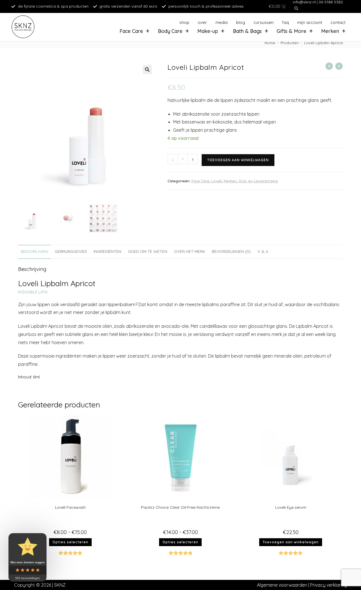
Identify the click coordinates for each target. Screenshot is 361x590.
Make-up (207, 31)
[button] (147, 69)
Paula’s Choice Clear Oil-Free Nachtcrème (180, 507)
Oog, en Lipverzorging (258, 181)
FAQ (285, 22)
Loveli (216, 181)
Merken (330, 31)
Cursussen (264, 22)
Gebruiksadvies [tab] (71, 251)
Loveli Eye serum (290, 507)
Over (202, 22)
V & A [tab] (262, 251)
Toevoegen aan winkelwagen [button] (291, 542)
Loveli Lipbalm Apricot (323, 43)
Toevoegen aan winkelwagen (238, 160)
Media (221, 22)
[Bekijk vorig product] (329, 66)
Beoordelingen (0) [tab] (231, 251)
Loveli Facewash (70, 507)
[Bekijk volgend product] (339, 66)
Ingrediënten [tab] (107, 251)
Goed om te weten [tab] (147, 251)
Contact (338, 22)
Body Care (170, 31)
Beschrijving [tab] (34, 251)
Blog (240, 22)
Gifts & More (291, 31)
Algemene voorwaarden (282, 585)
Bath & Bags (247, 31)
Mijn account (309, 22)
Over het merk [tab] (189, 251)
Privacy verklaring (328, 585)
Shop (184, 22)
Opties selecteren (70, 542)
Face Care (131, 31)
